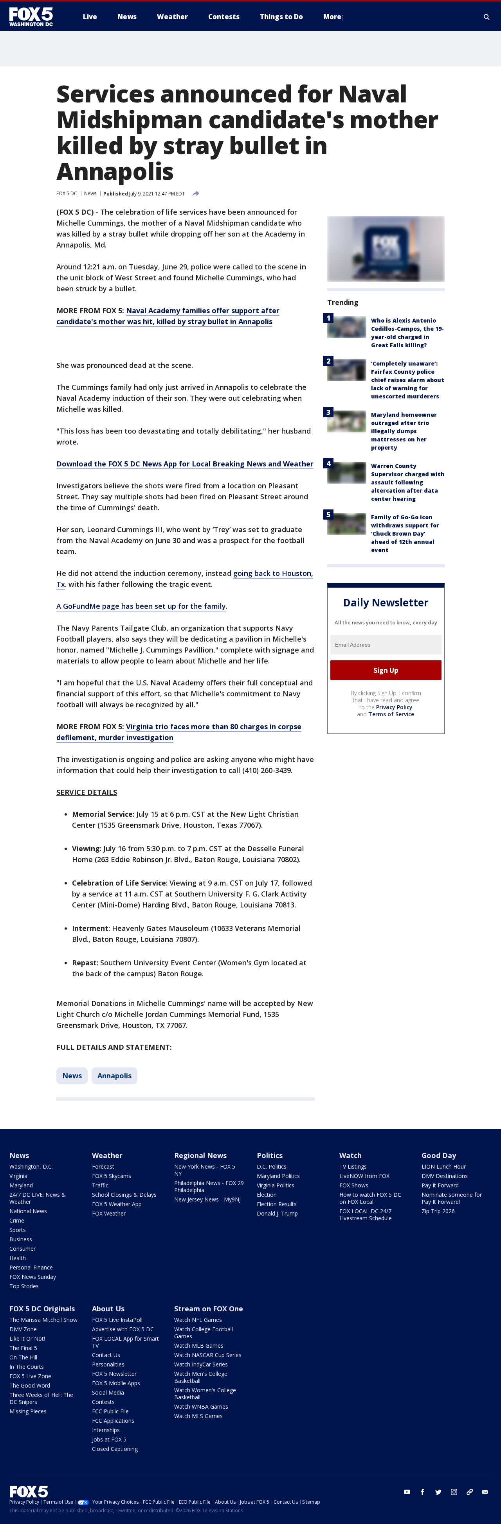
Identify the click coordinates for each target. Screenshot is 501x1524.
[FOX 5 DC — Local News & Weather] (35, 16)
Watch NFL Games (198, 1319)
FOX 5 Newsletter (114, 1373)
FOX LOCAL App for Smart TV (125, 1342)
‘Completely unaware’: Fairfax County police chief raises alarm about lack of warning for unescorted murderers (407, 380)
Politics (270, 1155)
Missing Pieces (28, 1411)
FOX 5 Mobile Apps (116, 1383)
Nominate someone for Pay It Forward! (452, 1198)
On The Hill (23, 1357)
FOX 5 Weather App (117, 1204)
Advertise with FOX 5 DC (123, 1329)
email (485, 1492)
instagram (454, 1492)
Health (17, 1258)
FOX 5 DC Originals (42, 1308)
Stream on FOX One (208, 1308)
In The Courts (26, 1366)
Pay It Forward (440, 1185)
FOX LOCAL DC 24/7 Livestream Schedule (365, 1214)
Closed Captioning (115, 1448)
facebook (422, 1492)
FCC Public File (110, 1411)
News (90, 193)
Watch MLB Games (198, 1345)
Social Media (108, 1392)
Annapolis (114, 1075)
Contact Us (106, 1355)
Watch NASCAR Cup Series (207, 1355)
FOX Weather (109, 1213)
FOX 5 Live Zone (30, 1376)
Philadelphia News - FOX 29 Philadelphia (209, 1186)
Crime (16, 1220)
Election (267, 1194)
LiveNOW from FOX (364, 1176)
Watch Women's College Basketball (205, 1393)
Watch (350, 1155)
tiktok (469, 1492)
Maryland (21, 1185)
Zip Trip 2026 (438, 1211)
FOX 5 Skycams (111, 1176)
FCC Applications (113, 1420)
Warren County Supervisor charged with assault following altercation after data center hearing (408, 482)
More (332, 16)
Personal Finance (31, 1267)
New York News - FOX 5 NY (204, 1170)
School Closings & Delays (124, 1194)
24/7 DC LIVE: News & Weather (37, 1198)
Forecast (103, 1166)
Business (20, 1239)
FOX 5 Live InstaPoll (117, 1319)
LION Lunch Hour (444, 1166)
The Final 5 (23, 1348)
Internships (106, 1430)
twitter (438, 1492)
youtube (407, 1492)
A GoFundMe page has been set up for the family (141, 606)
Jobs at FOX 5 (109, 1439)
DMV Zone (23, 1329)
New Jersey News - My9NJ (207, 1199)
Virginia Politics (275, 1185)
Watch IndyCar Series (201, 1364)
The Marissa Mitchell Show (43, 1319)
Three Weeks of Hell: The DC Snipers (41, 1398)
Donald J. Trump (277, 1213)
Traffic (100, 1185)
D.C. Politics (272, 1166)
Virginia (18, 1176)
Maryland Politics (278, 1176)
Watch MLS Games (198, 1416)
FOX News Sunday (32, 1276)
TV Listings (353, 1166)
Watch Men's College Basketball (200, 1377)
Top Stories (24, 1286)
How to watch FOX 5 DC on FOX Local (370, 1198)
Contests (103, 1402)
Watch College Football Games (203, 1332)
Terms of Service (391, 714)
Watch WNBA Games (201, 1406)
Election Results (277, 1204)
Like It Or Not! (27, 1338)
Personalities (108, 1364)
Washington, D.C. (31, 1166)
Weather (107, 1155)
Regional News (200, 1155)
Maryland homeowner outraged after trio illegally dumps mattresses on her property (404, 431)
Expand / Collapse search (487, 17)
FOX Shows (353, 1185)
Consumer (22, 1248)
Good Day (439, 1155)
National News (28, 1211)
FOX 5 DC (66, 193)
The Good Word (29, 1385)
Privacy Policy (394, 707)
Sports (17, 1230)
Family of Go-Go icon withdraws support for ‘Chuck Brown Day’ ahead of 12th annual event (405, 533)
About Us (108, 1308)
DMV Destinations (445, 1176)
